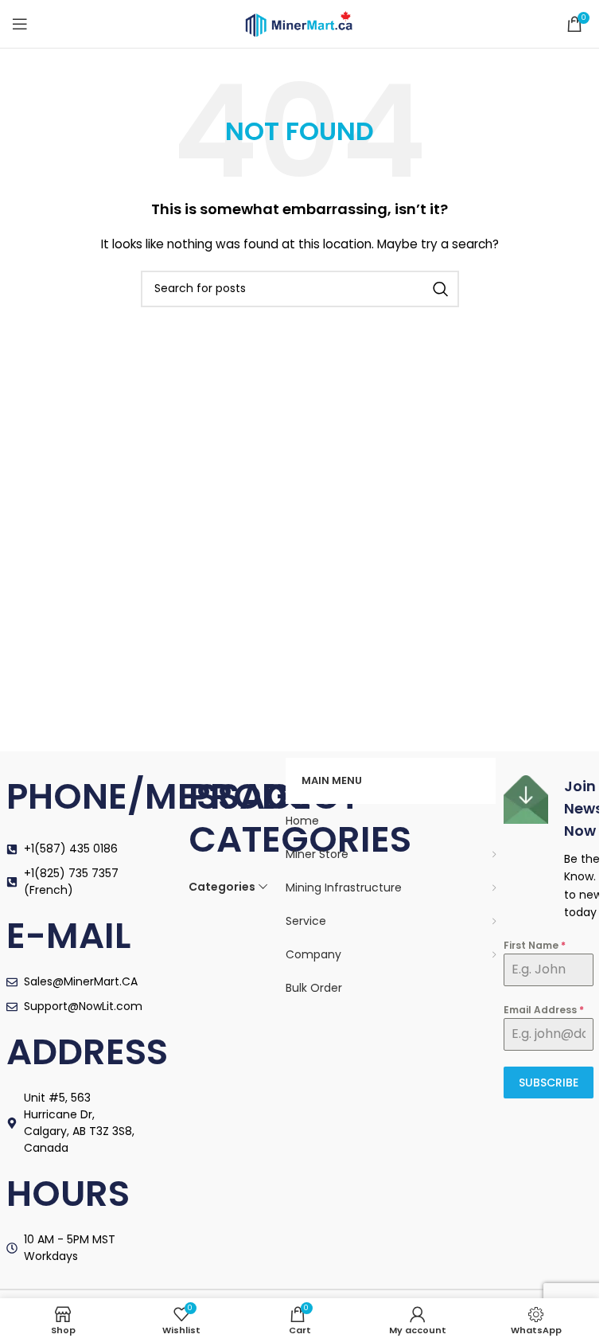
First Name (535, 945)
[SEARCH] (440, 289)
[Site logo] (300, 23)
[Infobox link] (548, 848)
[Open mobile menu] (20, 24)
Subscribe (548, 1082)
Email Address (544, 1009)
